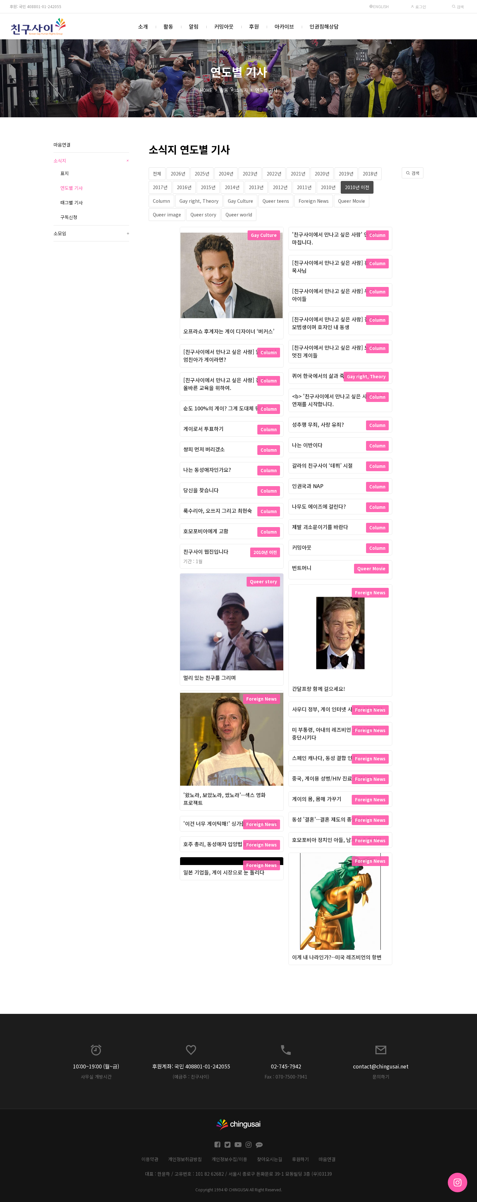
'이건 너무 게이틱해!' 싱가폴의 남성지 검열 (230, 823)
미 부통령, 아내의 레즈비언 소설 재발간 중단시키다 (335, 733)
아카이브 (284, 26)
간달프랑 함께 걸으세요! (318, 688)
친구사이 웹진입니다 (205, 551)
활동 (168, 26)
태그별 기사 (71, 202)
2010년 (328, 187)
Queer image (167, 214)
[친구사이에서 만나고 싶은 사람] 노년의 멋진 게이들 (335, 351)
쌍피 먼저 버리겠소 (204, 449)
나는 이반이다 (307, 445)
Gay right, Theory (198, 201)
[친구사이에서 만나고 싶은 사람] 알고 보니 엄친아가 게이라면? (229, 355)
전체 (157, 173)
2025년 (202, 173)
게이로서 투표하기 (203, 429)
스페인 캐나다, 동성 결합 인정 (324, 758)
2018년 (370, 173)
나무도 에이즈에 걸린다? (319, 506)
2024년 (226, 173)
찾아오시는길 (269, 1159)
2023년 (250, 173)
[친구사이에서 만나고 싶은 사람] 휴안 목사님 (333, 266)
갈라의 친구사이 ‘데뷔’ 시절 (322, 465)
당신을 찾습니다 (201, 490)
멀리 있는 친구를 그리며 (209, 677)
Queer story (203, 214)
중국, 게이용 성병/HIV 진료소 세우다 (332, 778)
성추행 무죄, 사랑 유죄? (318, 424)
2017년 (160, 187)
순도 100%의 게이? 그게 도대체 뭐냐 (224, 408)
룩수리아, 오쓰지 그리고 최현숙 (217, 510)
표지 (64, 173)
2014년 (232, 187)
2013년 (256, 187)
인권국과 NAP (308, 486)
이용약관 (149, 1159)
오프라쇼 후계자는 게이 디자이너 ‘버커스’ (229, 331)
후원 (254, 26)
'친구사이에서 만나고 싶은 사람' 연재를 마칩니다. (335, 238)
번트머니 (302, 568)
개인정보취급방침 (185, 1159)
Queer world (239, 214)
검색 (460, 6)
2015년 (208, 187)
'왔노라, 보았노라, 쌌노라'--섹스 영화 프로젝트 (224, 799)
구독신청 (68, 217)
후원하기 (300, 1159)
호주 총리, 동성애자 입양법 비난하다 (223, 844)
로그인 (420, 6)
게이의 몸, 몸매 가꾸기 (316, 799)
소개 (143, 26)
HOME (206, 90)
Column (161, 201)
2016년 (184, 187)
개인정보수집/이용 (229, 1159)
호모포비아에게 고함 (205, 531)
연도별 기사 (266, 90)
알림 (194, 26)
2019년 (346, 173)
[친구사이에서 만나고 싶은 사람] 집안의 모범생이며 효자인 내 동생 (335, 323)
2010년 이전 (357, 187)
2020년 (322, 173)
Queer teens (276, 201)
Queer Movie (351, 201)
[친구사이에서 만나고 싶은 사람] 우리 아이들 (333, 295)
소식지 (241, 90)
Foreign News (314, 201)
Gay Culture (240, 201)
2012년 (280, 187)
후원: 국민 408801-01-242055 (35, 6)
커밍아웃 (224, 26)
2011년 (304, 187)
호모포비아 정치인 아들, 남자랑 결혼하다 (337, 840)
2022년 (274, 173)
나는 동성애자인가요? (207, 469)
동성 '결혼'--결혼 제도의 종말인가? (330, 819)
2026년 (178, 173)
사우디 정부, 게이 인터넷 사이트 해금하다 (337, 709)
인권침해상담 (324, 26)
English (381, 6)
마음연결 (62, 144)
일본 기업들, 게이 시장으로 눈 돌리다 (223, 872)
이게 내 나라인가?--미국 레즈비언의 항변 (337, 957)
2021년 (298, 173)
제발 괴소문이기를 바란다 (320, 527)
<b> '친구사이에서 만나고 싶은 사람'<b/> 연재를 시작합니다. (338, 400)
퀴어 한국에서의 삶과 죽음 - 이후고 (330, 376)
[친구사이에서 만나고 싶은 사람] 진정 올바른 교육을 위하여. (224, 384)
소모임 (91, 233)
